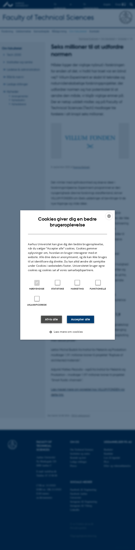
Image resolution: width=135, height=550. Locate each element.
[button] (67, 332)
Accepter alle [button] (80, 319)
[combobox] (109, 216)
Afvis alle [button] (51, 319)
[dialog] (67, 275)
